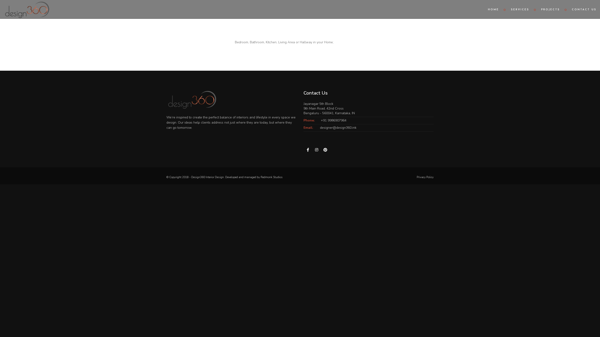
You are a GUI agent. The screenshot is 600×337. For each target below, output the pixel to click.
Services (520, 9)
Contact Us (584, 9)
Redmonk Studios (272, 177)
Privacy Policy (425, 177)
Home (493, 9)
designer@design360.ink (338, 127)
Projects (550, 9)
